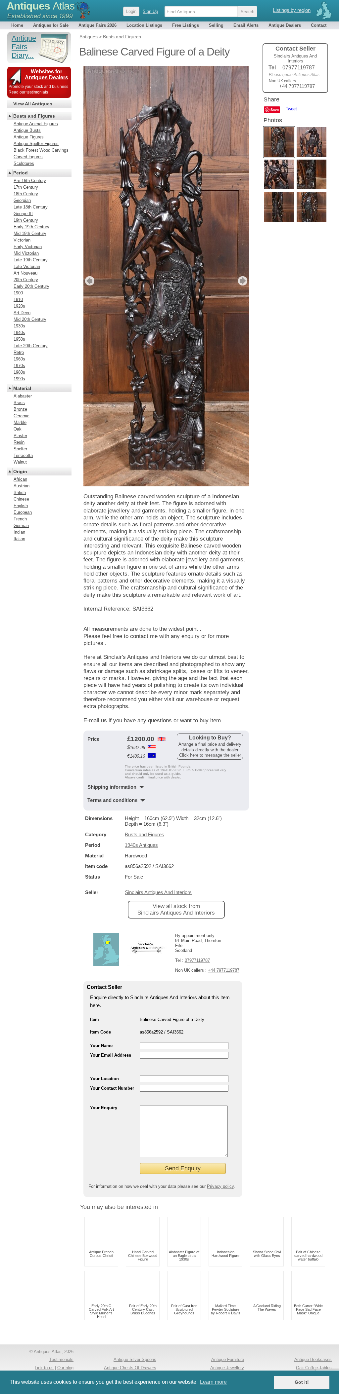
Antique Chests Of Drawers (130, 1367)
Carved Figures (28, 156)
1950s (19, 339)
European (23, 512)
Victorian (22, 240)
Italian (19, 538)
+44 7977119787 (223, 970)
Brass (19, 402)
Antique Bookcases (313, 1359)
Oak (18, 429)
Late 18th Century (31, 207)
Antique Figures (29, 136)
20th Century (26, 279)
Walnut (20, 462)
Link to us (44, 1367)
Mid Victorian (26, 253)
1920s (19, 306)
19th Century (26, 220)
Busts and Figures (144, 834)
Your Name (101, 1045)
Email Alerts (246, 25)
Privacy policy (220, 1186)
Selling (216, 25)
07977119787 (197, 960)
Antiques (40, 6)
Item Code (100, 1032)
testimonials (37, 92)
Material (22, 388)
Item (94, 1019)
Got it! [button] (302, 1382)
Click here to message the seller (210, 755)
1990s (19, 378)
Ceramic (21, 415)
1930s (19, 325)
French (20, 518)
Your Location (104, 1078)
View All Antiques (32, 103)
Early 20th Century (31, 286)
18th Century (26, 193)
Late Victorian (27, 266)
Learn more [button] (213, 1382)
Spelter (20, 448)
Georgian (22, 200)
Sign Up (150, 11)
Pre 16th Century (30, 180)
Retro (19, 352)
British (20, 492)
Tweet (291, 108)
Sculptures (24, 163)
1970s (19, 365)
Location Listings (144, 25)
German (21, 525)
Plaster (20, 435)
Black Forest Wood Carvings (41, 150)
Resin (19, 442)
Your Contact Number (112, 1088)
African (20, 479)
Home (17, 25)
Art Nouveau (25, 273)
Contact (318, 25)
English (21, 505)
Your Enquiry (103, 1107)
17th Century (26, 187)
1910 (18, 299)
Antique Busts (27, 130)
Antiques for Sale (51, 25)
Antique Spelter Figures (36, 143)
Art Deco (22, 312)
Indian (19, 532)
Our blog (65, 1367)
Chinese (21, 499)
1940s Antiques (141, 845)
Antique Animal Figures (36, 123)
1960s (19, 359)
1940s (19, 332)
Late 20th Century (31, 345)
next (243, 280)
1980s (19, 372)
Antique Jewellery (227, 1367)
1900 (18, 292)
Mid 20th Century (30, 319)
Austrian (21, 485)
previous (88, 280)
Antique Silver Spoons (135, 1359)
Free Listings (185, 25)
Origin (20, 471)
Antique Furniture (227, 1359)
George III (23, 213)
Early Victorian (28, 246)
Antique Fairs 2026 (97, 25)
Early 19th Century (31, 226)
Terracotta (23, 455)
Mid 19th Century (30, 233)
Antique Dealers (284, 25)
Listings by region (292, 10)
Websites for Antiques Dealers (46, 74)
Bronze (20, 409)
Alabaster (23, 396)
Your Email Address (110, 1055)
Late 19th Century (31, 259)
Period (20, 172)
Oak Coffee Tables (314, 1367)
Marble (20, 422)
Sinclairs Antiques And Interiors (158, 892)
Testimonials (61, 1359)
